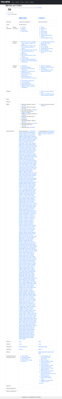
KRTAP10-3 (21, 214)
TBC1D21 (25, 302)
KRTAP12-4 (27, 217)
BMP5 (34, 144)
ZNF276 (28, 332)
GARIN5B (25, 189)
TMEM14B (33, 306)
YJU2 (33, 326)
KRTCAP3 (26, 225)
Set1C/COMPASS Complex (47, 38)
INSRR (27, 205)
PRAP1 (29, 264)
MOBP (27, 239)
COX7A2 (31, 162)
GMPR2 (27, 190)
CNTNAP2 (34, 160)
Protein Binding (24, 58)
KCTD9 (31, 209)
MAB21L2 (21, 232)
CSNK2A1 (27, 165)
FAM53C (25, 183)
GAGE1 (20, 189)
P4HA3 (28, 254)
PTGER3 (28, 270)
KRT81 (34, 212)
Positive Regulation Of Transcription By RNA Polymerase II (28, 78)
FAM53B (21, 183)
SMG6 (29, 293)
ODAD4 (35, 250)
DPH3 (35, 173)
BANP (20, 144)
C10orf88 (21, 148)
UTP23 (31, 321)
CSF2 (20, 165)
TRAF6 (31, 309)
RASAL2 (29, 274)
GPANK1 (21, 193)
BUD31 (26, 147)
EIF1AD (28, 177)
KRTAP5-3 (31, 221)
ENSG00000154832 (42, 346)
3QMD (46, 352)
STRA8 (20, 299)
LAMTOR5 (34, 225)
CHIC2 (32, 156)
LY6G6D (31, 231)
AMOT (25, 136)
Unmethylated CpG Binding (47, 48)
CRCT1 (31, 163)
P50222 (20, 349)
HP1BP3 (28, 201)
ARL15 (31, 139)
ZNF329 (32, 332)
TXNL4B (27, 317)
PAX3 (30, 256)
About (13, 2)
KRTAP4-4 (21, 220)
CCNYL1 (24, 154)
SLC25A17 (21, 290)
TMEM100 (28, 306)
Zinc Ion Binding (44, 47)
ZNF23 (32, 330)
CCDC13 (21, 152)
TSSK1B (31, 314)
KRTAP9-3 (31, 224)
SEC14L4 (28, 285)
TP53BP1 (21, 309)
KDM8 (24, 210)
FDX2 (24, 186)
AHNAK (33, 133)
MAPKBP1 (21, 233)
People (22, 2)
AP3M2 (35, 138)
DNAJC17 (30, 171)
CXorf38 (30, 166)
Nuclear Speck (24, 31)
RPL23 (29, 279)
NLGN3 (20, 248)
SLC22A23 (21, 289)
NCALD (20, 245)
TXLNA (34, 316)
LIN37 (33, 228)
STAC (23, 298)
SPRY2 (20, 297)
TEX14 (23, 305)
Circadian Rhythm (45, 364)
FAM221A (30, 182)
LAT (24, 227)
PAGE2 (20, 255)
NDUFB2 (35, 245)
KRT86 (23, 213)
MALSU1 (34, 232)
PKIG (35, 259)
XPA (27, 326)
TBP (48, 133)
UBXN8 (25, 320)
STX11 (24, 299)
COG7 (20, 162)
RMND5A (25, 278)
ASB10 (20, 140)
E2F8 (28, 175)
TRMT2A (29, 313)
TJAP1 (24, 306)
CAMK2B (30, 150)
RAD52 (32, 272)
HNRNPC (32, 198)
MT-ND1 (32, 241)
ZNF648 (21, 337)
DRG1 (23, 174)
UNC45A (29, 320)
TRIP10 (20, 313)
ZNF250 (24, 332)
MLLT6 (27, 237)
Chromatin (23, 27)
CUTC (20, 166)
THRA (33, 305)
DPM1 (20, 174)
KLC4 (35, 210)
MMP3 (20, 239)
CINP (27, 159)
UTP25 (34, 321)
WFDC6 (20, 326)
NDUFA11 (30, 245)
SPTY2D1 (28, 297)
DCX (36, 167)
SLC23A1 (26, 289)
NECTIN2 (21, 247)
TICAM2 (21, 306)
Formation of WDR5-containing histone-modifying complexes (47, 94)
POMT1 (34, 263)
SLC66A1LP (26, 291)
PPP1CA (44, 132)
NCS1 (26, 245)
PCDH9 (33, 256)
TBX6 (24, 303)
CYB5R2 (21, 167)
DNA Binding (24, 54)
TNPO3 (31, 308)
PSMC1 (28, 268)
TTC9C (24, 316)
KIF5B (27, 210)
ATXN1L (26, 143)
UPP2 (32, 320)
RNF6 (23, 279)
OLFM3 (20, 252)
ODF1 (20, 251)
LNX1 (25, 229)
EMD (32, 178)
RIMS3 (32, 276)
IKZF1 (31, 204)
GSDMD (28, 194)
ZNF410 (28, 333)
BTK (20, 147)
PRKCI (24, 266)
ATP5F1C (21, 142)
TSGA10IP (34, 313)
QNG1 (23, 271)
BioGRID (10, 14)
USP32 (24, 321)
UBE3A (28, 318)
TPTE (25, 309)
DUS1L (30, 174)
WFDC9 (24, 326)
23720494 (23, 108)
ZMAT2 (33, 329)
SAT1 (32, 282)
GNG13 (34, 190)
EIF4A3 (20, 178)
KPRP (28, 212)
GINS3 (31, 189)
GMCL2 (23, 190)
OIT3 (32, 251)
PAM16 (32, 255)
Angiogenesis (24, 65)
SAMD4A (24, 282)
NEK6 (25, 247)
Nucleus (23, 28)
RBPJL (23, 275)
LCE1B (26, 227)
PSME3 (24, 270)
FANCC (33, 183)
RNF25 (32, 278)
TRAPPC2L (21, 310)
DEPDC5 (27, 169)
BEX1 (27, 144)
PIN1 (33, 259)
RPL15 (26, 279)
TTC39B (21, 316)
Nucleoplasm (43, 28)
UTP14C (28, 321)
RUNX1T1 (28, 281)
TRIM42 (21, 312)
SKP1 (35, 287)
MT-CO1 (29, 241)
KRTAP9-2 (26, 224)
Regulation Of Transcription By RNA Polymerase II (28, 71)
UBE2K (24, 318)
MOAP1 (24, 239)
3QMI (39, 353)
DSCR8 (26, 174)
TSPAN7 (21, 314)
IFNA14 (33, 202)
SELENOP (21, 286)
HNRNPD (21, 200)
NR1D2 (20, 250)
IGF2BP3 (24, 204)
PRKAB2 (33, 264)
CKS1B (30, 159)
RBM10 (33, 274)
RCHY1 (27, 275)
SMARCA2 (51, 132)
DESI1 (30, 169)
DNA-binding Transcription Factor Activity (28, 55)
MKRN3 (20, 237)
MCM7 (20, 235)
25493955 (23, 118)
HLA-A (32, 197)
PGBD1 (23, 259)
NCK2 (24, 245)
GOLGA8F (32, 191)
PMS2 (33, 260)
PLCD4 (27, 260)
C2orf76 (20, 150)
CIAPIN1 (21, 159)
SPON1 (23, 295)
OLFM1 (35, 251)
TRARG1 (26, 310)
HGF (27, 197)
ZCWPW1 (32, 328)
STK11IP (30, 298)
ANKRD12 (34, 136)
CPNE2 (35, 162)
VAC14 (20, 322)
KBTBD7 (21, 209)
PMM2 (30, 260)
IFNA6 (20, 204)
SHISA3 (27, 287)
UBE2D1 (21, 318)
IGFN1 (28, 204)
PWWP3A (33, 270)
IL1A (34, 204)
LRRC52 (21, 231)
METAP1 (27, 235)
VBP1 (26, 322)
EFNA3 (25, 177)
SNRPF (20, 294)
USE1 (35, 320)
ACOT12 (21, 132)
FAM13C (32, 181)
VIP (20, 324)
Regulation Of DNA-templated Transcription (27, 69)
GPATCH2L (25, 193)
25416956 (39, 7)
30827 (39, 341)
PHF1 (27, 259)
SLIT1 (34, 291)
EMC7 (29, 178)
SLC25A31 (26, 290)
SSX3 (20, 298)
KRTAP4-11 (21, 218)
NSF (23, 250)
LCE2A (20, 228)
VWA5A (30, 324)
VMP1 (22, 324)
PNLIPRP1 (24, 262)
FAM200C (21, 182)
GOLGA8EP (27, 191)
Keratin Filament (25, 358)
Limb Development (25, 82)
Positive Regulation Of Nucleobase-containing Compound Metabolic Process (48, 373)
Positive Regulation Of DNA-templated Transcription (47, 70)
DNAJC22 (21, 173)
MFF (25, 236)
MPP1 (31, 240)
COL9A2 (24, 162)
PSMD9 (20, 270)
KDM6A (20, 210)
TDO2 (20, 305)
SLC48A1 (21, 291)
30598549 (28, 112)
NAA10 (24, 244)
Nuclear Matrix (44, 31)
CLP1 (23, 160)
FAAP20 (28, 181)
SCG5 (28, 283)
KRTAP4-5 (26, 220)
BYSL (30, 147)
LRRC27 (33, 229)
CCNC (20, 154)
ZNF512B (29, 335)
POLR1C (21, 263)
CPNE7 (24, 163)
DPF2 (33, 173)
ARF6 (20, 139)
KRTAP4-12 (27, 218)
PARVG (24, 256)
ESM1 (28, 179)
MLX (30, 237)
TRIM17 (30, 310)
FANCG (20, 185)
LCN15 (27, 228)
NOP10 (29, 248)
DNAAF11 (21, 171)
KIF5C (30, 210)
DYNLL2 (21, 175)
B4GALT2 (34, 143)
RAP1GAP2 (21, 274)
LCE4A (23, 228)
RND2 (29, 278)
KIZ (33, 210)
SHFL (24, 287)
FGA (27, 186)
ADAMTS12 (32, 132)
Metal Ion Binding (44, 50)
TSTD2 (34, 314)
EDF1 (30, 175)
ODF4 (29, 251)
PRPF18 (24, 267)
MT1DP (20, 243)
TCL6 (34, 303)
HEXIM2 (24, 197)
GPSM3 (34, 193)
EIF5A (24, 178)
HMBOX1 (24, 198)
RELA (33, 275)
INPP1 (20, 205)
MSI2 (25, 241)
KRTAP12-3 (21, 217)
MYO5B (20, 244)
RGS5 (26, 276)
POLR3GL (25, 263)
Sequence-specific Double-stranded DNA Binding (29, 61)
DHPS (24, 170)
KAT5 (29, 208)
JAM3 (20, 208)
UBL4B (35, 318)
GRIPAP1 (21, 194)
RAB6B (20, 272)
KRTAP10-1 (28, 213)
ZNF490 (24, 335)
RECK (30, 275)
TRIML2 (32, 312)
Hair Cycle (23, 361)
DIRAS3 (27, 170)
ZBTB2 (28, 328)
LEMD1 (30, 228)
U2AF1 (30, 317)
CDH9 (20, 155)
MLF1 (24, 237)
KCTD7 (28, 209)
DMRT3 (31, 170)
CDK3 (23, 155)
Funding (27, 2)
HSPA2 (20, 202)
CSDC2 (34, 163)
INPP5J (24, 205)
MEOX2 (23, 17)
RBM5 (20, 275)
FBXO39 (34, 185)
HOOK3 (29, 200)
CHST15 (29, 158)
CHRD (35, 156)
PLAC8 (20, 260)
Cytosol (42, 30)
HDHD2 (32, 196)
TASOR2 (21, 302)
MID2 (35, 236)
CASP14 (24, 151)
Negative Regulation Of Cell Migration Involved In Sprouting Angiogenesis (28, 86)
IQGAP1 (24, 206)
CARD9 (20, 151)
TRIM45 (24, 312)
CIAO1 (32, 158)
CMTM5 (30, 160)
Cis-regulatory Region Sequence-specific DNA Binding (48, 42)
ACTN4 (28, 132)
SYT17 (30, 301)
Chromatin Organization (46, 65)
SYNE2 (27, 301)
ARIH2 (28, 139)
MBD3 (34, 233)
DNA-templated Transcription (47, 370)
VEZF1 (34, 322)
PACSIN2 (32, 254)
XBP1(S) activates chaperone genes (47, 91)
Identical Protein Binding (26, 360)
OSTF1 (24, 254)
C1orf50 (33, 148)
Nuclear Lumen (44, 34)
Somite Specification (26, 67)
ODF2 (23, 251)
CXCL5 (26, 166)
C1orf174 (29, 148)
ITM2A (34, 206)
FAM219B (26, 182)
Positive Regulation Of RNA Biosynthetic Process (47, 362)
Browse (17, 2)
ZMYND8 (21, 330)
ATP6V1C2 (31, 142)
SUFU (20, 301)
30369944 (23, 115)
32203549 (34, 109)
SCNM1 (35, 283)
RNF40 (35, 278)
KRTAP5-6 (26, 223)
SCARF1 (24, 283)
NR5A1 (39, 132)
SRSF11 (32, 297)
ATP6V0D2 (26, 142)
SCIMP (31, 283)
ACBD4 (33, 131)
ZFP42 (20, 329)
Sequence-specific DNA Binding (28, 59)
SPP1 (27, 295)
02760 (20, 344)
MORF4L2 (21, 240)
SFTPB (28, 286)
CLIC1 (33, 159)
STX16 (27, 299)
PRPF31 (28, 267)
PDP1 (31, 258)
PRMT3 (20, 267)
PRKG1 (28, 266)
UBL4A (31, 318)
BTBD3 (35, 146)
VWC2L (33, 324)
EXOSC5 (24, 181)
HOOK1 (25, 200)
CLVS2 (26, 160)
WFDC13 (31, 325)
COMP (27, 162)
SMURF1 (40, 133)
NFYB (35, 247)
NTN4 (32, 250)
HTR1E (24, 202)
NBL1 (34, 244)
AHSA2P (21, 135)
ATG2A (27, 140)
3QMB (39, 352)
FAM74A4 (29, 183)
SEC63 (32, 285)
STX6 (30, 299)
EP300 (49, 131)
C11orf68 (25, 148)
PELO (20, 259)
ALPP (34, 135)
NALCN (31, 244)
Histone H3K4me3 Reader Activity (46, 51)
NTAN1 (26, 250)
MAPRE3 (31, 233)
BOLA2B (32, 146)
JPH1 (23, 208)
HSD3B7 (32, 201)
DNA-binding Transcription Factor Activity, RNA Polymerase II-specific (28, 47)
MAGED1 (29, 232)
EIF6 (27, 178)
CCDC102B (32, 151)
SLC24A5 (30, 289)
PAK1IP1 (28, 255)
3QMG (49, 352)
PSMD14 (33, 268)
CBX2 (28, 151)
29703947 (23, 122)
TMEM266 (21, 308)
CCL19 (32, 152)
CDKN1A (30, 155)
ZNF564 (21, 336)
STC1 (26, 298)
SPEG (20, 295)
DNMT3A (26, 173)
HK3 (30, 197)
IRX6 (27, 206)
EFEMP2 (21, 177)
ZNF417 (32, 333)
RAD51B (24, 272)
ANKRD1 (29, 136)
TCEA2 (27, 303)
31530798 (23, 126)
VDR (32, 322)
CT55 (30, 165)
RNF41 (20, 279)
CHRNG (25, 158)
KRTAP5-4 (21, 223)
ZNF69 (28, 337)
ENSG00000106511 (23, 346)
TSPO (24, 314)
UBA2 (34, 317)
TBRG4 (20, 303)
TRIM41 (34, 310)
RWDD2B (33, 281)
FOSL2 (33, 186)
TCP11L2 (52, 133)
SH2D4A (21, 287)
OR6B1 (27, 252)
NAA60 (27, 244)
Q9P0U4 (40, 349)
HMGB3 (28, 198)
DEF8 (20, 169)
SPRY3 (24, 297)
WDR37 (24, 325)
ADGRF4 (21, 133)
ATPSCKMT (21, 143)
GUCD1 (20, 196)
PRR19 (32, 267)
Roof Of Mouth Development (27, 80)
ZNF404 (24, 333)
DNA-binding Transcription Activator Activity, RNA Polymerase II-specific (29, 51)
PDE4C (24, 258)
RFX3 (23, 276)
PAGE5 (24, 255)
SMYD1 (32, 293)
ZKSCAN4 (29, 329)
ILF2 (36, 204)
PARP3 (20, 256)
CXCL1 (23, 166)
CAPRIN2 (34, 150)
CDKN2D (34, 155)
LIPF (20, 229)
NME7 (23, 248)
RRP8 (24, 281)
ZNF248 (21, 332)
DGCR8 (20, 170)
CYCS (24, 167)
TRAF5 (28, 309)
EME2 (35, 178)
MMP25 (33, 237)
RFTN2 (20, 276)
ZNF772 (21, 339)
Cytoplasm (23, 30)
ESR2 (31, 179)
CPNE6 (20, 163)
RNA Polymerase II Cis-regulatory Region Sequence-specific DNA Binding (28, 43)
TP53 (39, 135)
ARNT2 (34, 139)
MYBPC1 (31, 243)
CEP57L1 (21, 156)
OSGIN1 (21, 254)
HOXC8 (24, 201)
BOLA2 (27, 146)
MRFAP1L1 (21, 241)
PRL (34, 266)
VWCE (20, 325)
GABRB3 (32, 187)
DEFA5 (23, 169)
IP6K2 (34, 205)
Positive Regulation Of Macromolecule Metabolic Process (46, 377)
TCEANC (31, 303)
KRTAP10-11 (34, 213)
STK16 (33, 298)
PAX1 (27, 256)
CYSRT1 (32, 167)
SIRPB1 (31, 287)
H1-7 (24, 196)
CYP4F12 (28, 167)
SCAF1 (20, 283)
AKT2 (27, 135)
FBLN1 (26, 185)
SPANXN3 (30, 294)
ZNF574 (28, 336)
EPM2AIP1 (21, 179)
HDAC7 (29, 196)
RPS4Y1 (21, 281)
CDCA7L (34, 154)
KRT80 (31, 212)
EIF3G (32, 177)
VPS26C (26, 324)
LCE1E (33, 227)
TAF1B (33, 301)
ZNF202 (29, 330)
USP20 (20, 321)
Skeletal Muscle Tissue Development (26, 74)
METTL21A (21, 236)
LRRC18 (29, 229)
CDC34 (27, 154)
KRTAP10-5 (27, 214)
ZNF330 (21, 333)
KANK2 (26, 208)
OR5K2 (24, 252)
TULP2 (31, 316)
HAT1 (26, 196)
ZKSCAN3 (24, 329)
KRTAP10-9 (21, 216)
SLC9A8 (31, 291)
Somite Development (26, 83)
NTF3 (29, 250)
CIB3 (24, 159)
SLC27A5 (31, 290)
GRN (25, 194)
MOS (29, 240)
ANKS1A (21, 138)
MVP (28, 243)
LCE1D (30, 227)
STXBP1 (34, 299)
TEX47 (26, 305)
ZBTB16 (24, 328)
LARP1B (21, 227)
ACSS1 (24, 132)
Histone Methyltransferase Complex (46, 35)
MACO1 (25, 232)
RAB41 (34, 271)
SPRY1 (34, 295)
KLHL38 (24, 212)
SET (25, 286)
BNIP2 (20, 146)
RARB (26, 274)
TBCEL (29, 302)
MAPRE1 (26, 233)
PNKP (20, 262)
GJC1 (35, 189)
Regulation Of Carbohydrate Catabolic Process (47, 381)
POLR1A (33, 262)
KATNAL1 (33, 208)
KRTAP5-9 (31, 223)
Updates (32, 2)
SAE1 (20, 282)
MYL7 (35, 243)
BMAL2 (31, 144)
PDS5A (34, 258)
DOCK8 (29, 173)
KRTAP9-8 (21, 225)
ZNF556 (33, 335)
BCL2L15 (24, 144)
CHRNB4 (21, 158)
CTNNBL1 (34, 165)
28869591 (23, 112)
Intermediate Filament (26, 357)
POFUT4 (29, 262)
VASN (23, 322)
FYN (29, 187)
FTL (23, 187)
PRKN (31, 266)
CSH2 (23, 165)
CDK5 (26, 155)
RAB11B (27, 271)
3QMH (52, 352)
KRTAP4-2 (32, 218)
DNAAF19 (26, 171)
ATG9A (33, 140)
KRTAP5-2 (26, 221)
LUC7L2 (27, 231)
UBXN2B (21, 320)
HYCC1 (27, 202)
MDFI (23, 235)
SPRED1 (31, 295)
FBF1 (24, 185)
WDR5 (27, 325)
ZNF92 (24, 339)
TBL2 (32, 302)
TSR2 (27, 314)
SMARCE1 (25, 293)
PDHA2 (27, 258)
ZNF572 (24, 336)
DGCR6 (34, 169)
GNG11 (31, 190)
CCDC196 (25, 152)
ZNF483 (21, 335)
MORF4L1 (31, 239)
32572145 (35, 123)
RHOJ (29, 276)
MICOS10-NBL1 (30, 236)
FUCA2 (26, 187)
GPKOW (30, 193)
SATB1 (35, 282)
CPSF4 (27, 163)
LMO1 (22, 229)
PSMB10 (21, 268)
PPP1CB (21, 264)
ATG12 (23, 140)
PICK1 (29, 259)
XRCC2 (30, 326)
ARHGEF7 (24, 139)
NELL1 (27, 247)
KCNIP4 (25, 209)
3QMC (42, 352)
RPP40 (33, 279)
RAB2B (30, 271)
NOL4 (26, 248)
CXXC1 (42, 17)
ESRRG (34, 179)
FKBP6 (29, 186)
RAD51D (28, 272)
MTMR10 (25, 243)
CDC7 (31, 154)
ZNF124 (25, 330)
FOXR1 (20, 187)
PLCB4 (23, 260)
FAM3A (34, 182)
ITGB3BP (31, 206)
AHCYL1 (29, 133)
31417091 (23, 105)
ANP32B (25, 138)
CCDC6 (29, 152)
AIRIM (24, 135)
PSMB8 (25, 268)
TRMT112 (25, 313)
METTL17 (31, 235)
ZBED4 (20, 328)
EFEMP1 (34, 175)
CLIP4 (20, 160)
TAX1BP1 (45, 133)
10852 (39, 344)
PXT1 (20, 271)
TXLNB (20, 317)
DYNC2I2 (34, 174)
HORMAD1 (33, 200)
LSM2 (24, 231)
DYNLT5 (24, 175)
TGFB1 (30, 305)
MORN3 (25, 240)
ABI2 (31, 131)
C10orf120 (33, 147)
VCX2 (29, 322)
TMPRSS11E (27, 308)
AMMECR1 (21, 136)
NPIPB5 (33, 248)
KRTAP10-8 (32, 214)
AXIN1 (30, 143)
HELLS (20, 197)
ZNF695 (31, 337)
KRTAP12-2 (32, 216)
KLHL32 (21, 212)
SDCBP (24, 285)
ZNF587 (32, 336)
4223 (20, 341)
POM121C (30, 263)
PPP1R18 (25, 264)
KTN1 (30, 225)
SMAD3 (20, 293)
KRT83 (20, 213)
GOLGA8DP (21, 191)
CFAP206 (26, 156)
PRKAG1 (21, 266)
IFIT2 (30, 202)
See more (41, 383)
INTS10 (31, 205)
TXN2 (24, 317)
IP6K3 (20, 206)
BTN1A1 (23, 147)
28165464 (43, 105)
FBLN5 (30, 185)
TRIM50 (28, 312)
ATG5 (30, 140)
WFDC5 (35, 325)
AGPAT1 (25, 133)
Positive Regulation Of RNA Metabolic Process (47, 368)
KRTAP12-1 (27, 216)
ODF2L (26, 251)
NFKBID (31, 247)
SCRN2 (20, 285)
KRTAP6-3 (21, 224)
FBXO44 (21, 186)
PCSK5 (20, 258)
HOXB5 (20, 201)
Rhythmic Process (45, 360)
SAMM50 (28, 282)
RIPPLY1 (21, 278)
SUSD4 (23, 301)
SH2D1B (32, 286)
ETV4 (20, 181)
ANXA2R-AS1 (30, 138)
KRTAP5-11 (21, 221)
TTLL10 (28, 316)
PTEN (47, 132)
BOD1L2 (24, 146)
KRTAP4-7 (31, 220)
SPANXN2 (25, 294)
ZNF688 (24, 337)
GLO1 (20, 190)
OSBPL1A (32, 252)
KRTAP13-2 (32, 217)
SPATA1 (34, 294)
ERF (25, 179)
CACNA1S (25, 150)
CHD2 (29, 156)
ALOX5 (30, 135)
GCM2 (28, 189)
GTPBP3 (32, 194)
